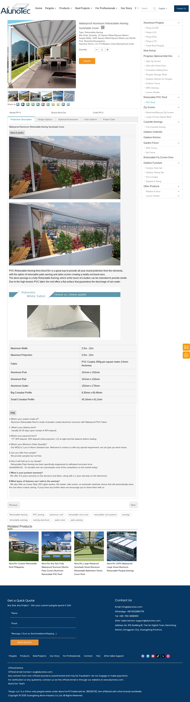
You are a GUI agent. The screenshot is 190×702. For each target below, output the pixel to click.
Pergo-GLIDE (152, 28)
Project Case (109, 119)
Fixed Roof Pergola (155, 45)
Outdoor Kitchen (152, 137)
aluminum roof (56, 514)
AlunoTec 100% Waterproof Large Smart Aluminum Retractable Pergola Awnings (120, 567)
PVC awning (38, 514)
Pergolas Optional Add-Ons (158, 56)
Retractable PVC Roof (155, 97)
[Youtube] (153, 656)
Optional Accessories (68, 119)
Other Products (151, 186)
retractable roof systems (105, 514)
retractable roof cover (78, 514)
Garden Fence (151, 143)
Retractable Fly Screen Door (159, 157)
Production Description (21, 119)
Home (38, 8)
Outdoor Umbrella (153, 132)
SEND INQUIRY (24, 642)
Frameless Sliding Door (157, 70)
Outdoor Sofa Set (154, 168)
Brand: (54, 112)
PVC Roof (150, 102)
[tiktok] (158, 656)
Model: (13, 112)
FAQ (98, 655)
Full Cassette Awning (156, 127)
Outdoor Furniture (153, 163)
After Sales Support (114, 655)
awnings (126, 514)
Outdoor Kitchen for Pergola (159, 79)
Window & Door (153, 191)
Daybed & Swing (153, 181)
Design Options (45, 119)
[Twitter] (163, 656)
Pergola (49, 8)
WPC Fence (151, 148)
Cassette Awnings (153, 122)
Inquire (87, 61)
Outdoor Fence (153, 83)
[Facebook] (143, 656)
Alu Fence (150, 152)
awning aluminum (41, 520)
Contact (88, 655)
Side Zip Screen (153, 61)
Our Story (126, 8)
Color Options (90, 119)
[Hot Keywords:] (154, 8)
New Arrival (150, 50)
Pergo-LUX (151, 32)
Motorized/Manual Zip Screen (160, 112)
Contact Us (181, 8)
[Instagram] (168, 656)
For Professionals (105, 8)
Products (64, 8)
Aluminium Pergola (154, 22)
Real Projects (82, 8)
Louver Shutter (153, 196)
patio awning (77, 520)
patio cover (60, 520)
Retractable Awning (18, 514)
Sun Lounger (152, 177)
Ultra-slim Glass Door (156, 65)
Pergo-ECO (151, 37)
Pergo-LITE (151, 41)
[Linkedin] (148, 656)
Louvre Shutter (153, 92)
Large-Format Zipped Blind (158, 117)
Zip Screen (149, 107)
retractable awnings (18, 520)
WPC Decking (152, 88)
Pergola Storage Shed (156, 74)
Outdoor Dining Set (155, 172)
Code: (96, 112)
